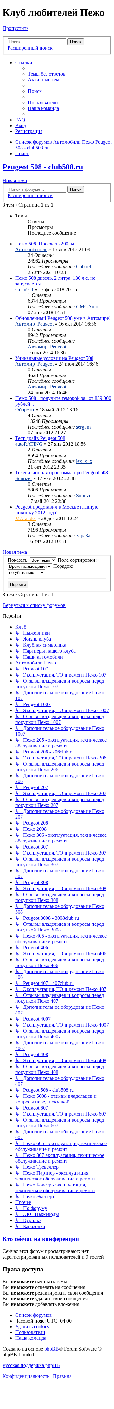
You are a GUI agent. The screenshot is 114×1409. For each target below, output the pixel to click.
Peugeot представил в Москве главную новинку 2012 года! (56, 509)
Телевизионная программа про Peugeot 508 (61, 472)
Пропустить (15, 28)
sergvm (83, 427)
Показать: (19, 560)
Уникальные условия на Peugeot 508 (54, 358)
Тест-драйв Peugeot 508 (40, 438)
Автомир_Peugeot (34, 323)
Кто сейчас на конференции (41, 1238)
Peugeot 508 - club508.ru (43, 167)
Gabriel (83, 266)
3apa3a (83, 535)
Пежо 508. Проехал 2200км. (45, 243)
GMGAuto (87, 306)
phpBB (51, 1348)
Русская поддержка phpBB (31, 1365)
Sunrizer (23, 478)
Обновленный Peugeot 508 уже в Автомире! (63, 318)
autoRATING (29, 444)
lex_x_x (84, 461)
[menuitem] (47, 74)
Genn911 (24, 289)
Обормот (25, 409)
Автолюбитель (31, 249)
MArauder (25, 518)
